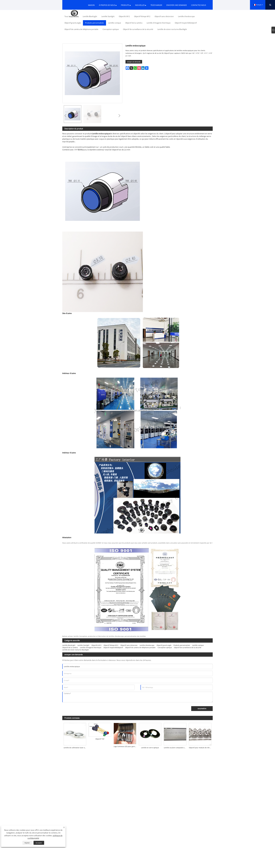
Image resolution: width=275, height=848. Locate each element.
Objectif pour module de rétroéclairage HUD (201, 748)
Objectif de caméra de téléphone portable (140, 647)
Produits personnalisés (181, 645)
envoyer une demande (134, 62)
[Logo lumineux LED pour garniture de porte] (125, 733)
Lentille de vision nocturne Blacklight (75, 650)
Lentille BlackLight (68, 645)
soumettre (202, 708)
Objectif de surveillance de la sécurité (187, 647)
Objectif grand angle (164, 645)
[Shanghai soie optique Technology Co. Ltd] (74, 13)
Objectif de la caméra (70, 647)
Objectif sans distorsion (129, 645)
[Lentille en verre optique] (150, 733)
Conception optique (165, 647)
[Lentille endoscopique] (72, 114)
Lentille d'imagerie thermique (90, 647)
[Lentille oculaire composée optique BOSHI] (175, 733)
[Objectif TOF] (99, 729)
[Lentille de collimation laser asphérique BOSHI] (74, 733)
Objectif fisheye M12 (111, 645)
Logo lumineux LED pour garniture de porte (126, 746)
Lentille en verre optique (150, 748)
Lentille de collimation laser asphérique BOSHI (75, 748)
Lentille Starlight (83, 645)
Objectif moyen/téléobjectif (113, 647)
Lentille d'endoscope (147, 645)
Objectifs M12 (96, 645)
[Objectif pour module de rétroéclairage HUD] (200, 733)
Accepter (39, 843)
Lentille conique (198, 645)
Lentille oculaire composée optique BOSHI (176, 748)
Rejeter (27, 843)
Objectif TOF (99, 739)
